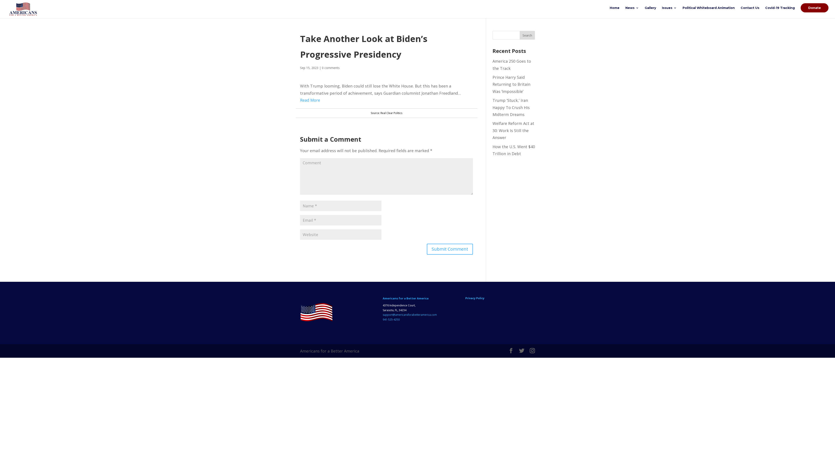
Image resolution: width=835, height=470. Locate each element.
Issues (667, 8)
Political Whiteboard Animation (709, 8)
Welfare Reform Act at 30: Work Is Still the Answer (513, 130)
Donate (814, 8)
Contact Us (750, 8)
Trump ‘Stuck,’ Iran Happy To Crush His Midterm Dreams (511, 107)
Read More (310, 100)
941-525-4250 (391, 319)
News (630, 8)
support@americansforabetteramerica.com (410, 315)
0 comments (331, 68)
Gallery (650, 8)
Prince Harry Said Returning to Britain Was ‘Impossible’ (511, 84)
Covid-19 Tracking (780, 8)
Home (615, 8)
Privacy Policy (474, 298)
